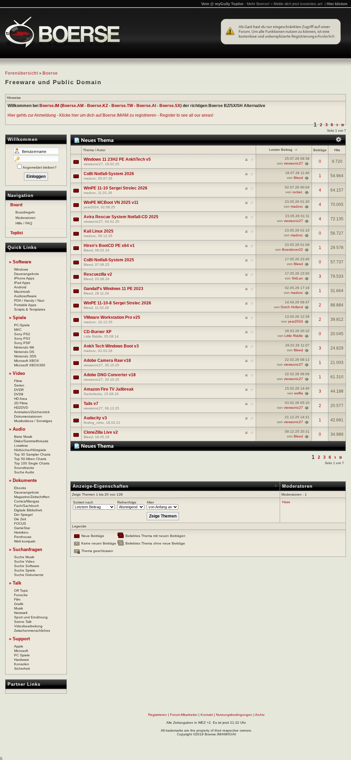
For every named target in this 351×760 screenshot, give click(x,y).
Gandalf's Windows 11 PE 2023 (113, 288)
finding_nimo (94, 422)
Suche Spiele (24, 570)
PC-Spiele (22, 325)
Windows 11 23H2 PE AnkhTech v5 (117, 159)
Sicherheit (22, 668)
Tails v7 (91, 403)
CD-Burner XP (97, 331)
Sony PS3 (22, 338)
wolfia (298, 393)
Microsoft (21, 651)
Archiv (260, 715)
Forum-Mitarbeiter (183, 715)
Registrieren (157, 715)
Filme (18, 381)
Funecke (21, 595)
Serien (19, 385)
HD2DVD (21, 407)
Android (20, 287)
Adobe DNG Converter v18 (110, 374)
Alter (150, 502)
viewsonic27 (93, 164)
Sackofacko (93, 394)
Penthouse (23, 537)
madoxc (90, 178)
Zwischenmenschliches (32, 630)
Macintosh (22, 291)
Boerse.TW (122, 105)
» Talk (15, 583)
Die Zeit (20, 519)
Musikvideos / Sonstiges (33, 421)
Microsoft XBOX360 (29, 365)
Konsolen (21, 664)
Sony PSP (22, 343)
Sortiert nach (83, 502)
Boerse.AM (73, 105)
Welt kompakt (24, 541)
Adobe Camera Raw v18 (107, 360)
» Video (17, 373)
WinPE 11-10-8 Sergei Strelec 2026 (117, 303)
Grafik (18, 604)
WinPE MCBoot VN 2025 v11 (111, 202)
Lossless (21, 445)
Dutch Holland (292, 307)
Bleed (298, 178)
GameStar (22, 528)
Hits (337, 150)
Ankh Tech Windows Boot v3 (111, 346)
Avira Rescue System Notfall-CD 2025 (121, 216)
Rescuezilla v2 (98, 274)
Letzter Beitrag (280, 150)
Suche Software (26, 566)
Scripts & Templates (29, 309)
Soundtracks (24, 468)
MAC (18, 329)
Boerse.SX (169, 105)
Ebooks (20, 488)
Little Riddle (93, 336)
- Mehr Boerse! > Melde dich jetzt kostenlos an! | (296, 4)
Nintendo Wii (24, 347)
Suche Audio (24, 472)
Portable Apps (25, 305)
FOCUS (20, 523)
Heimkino (21, 532)
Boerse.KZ (97, 105)
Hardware (21, 659)
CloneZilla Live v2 (101, 432)
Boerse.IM (49, 105)
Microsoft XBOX (26, 361)
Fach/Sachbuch (26, 506)
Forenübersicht (21, 73)
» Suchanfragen (25, 549)
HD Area (20, 399)
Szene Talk (23, 622)
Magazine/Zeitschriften (32, 497)
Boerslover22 (292, 249)
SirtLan (297, 278)
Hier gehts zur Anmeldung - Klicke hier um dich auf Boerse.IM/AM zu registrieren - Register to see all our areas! (110, 115)
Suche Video (24, 561)
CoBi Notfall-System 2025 (109, 260)
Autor (101, 150)
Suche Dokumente (29, 575)
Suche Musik (24, 557)
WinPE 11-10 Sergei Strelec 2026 (115, 188)
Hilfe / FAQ (23, 223)
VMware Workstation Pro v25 (112, 317)
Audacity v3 (95, 418)
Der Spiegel (23, 514)
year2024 (91, 207)
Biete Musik (23, 436)
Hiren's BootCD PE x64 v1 (109, 245)
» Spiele (17, 317)
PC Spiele (22, 655)
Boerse (50, 73)
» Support (19, 638)
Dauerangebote (26, 274)
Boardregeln (25, 212)
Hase (286, 502)
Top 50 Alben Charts (30, 459)
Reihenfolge (126, 502)
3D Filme (21, 403)
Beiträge (320, 150)
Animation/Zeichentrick (32, 412)
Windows (21, 269)
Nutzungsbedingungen (234, 715)
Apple (18, 646)
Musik (18, 608)
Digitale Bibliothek (28, 510)
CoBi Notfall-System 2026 (109, 173)
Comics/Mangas (26, 501)
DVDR (19, 390)
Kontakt (207, 715)
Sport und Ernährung (31, 617)
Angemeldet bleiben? (40, 167)
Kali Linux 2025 (98, 231)
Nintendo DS (24, 352)
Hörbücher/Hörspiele (30, 450)
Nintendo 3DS (25, 356)
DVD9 (18, 394)
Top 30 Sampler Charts (32, 454)
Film (17, 599)
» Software (20, 261)
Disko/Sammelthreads (31, 441)
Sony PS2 (22, 334)
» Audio (17, 429)
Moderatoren (25, 218)
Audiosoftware (25, 296)
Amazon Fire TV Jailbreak (109, 389)
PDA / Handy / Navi (29, 300)
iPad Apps (22, 283)
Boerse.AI (146, 105)
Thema (88, 150)
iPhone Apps (24, 278)
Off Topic (21, 590)
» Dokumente (23, 480)
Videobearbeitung (28, 626)
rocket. (297, 192)
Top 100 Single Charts (31, 463)
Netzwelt (20, 613)
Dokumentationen (28, 416)
